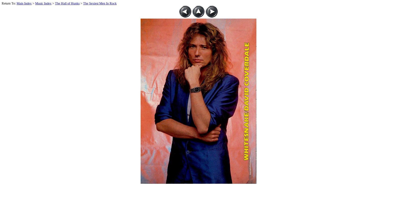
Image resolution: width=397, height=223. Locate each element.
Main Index (24, 3)
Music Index (43, 3)
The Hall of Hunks (67, 3)
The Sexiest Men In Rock (100, 3)
